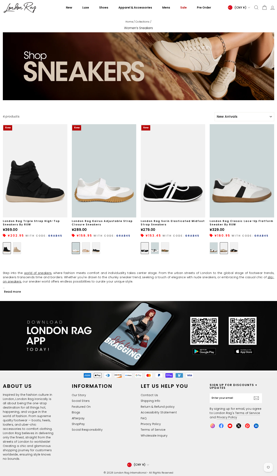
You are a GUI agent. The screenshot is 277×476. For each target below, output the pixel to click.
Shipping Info (150, 401)
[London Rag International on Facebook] (221, 426)
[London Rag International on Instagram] (212, 426)
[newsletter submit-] (257, 398)
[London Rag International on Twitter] (239, 426)
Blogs (76, 412)
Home (129, 21)
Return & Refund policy (158, 407)
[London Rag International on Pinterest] (247, 426)
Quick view (35, 212)
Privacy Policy (151, 424)
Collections (142, 21)
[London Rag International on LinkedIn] (256, 426)
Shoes (103, 7)
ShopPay (78, 424)
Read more (12, 292)
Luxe (85, 7)
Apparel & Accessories (135, 7)
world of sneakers (38, 273)
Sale (183, 7)
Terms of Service (153, 430)
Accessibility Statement (159, 412)
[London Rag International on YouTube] (230, 426)
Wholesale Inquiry (154, 436)
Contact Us (149, 395)
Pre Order (204, 7)
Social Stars (81, 401)
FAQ (144, 418)
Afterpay (78, 418)
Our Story (79, 395)
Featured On (81, 407)
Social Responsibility (87, 430)
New (69, 7)
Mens (166, 7)
